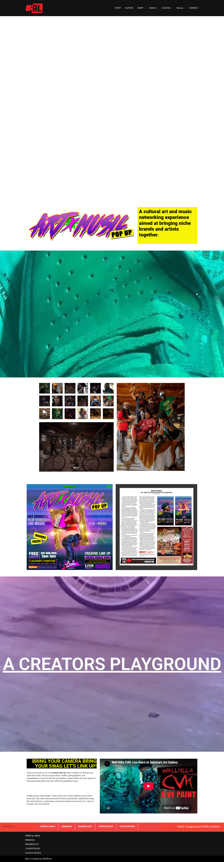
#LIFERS (129, 8)
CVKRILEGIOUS (105, 826)
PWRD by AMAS (47, 826)
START (118, 8)
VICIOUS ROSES (127, 826)
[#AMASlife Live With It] (34, 8)
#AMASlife (66, 826)
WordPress (47, 859)
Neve (27, 859)
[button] (144, 8)
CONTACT (193, 8)
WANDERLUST (85, 826)
